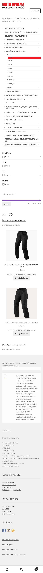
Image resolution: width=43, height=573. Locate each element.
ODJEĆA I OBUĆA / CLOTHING (20, 19)
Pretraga (21, 569)
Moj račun (7, 569)
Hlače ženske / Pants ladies (15, 51)
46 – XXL (10, 76)
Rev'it (13, 21)
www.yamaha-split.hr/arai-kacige (14, 554)
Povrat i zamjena (8, 506)
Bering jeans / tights (13, 91)
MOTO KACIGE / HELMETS (14, 28)
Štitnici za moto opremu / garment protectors (22, 95)
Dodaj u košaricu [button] (21, 278)
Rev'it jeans (11, 80)
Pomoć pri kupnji (8, 482)
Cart (33, 567)
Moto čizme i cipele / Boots (15, 99)
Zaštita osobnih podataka (11, 490)
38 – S (10, 61)
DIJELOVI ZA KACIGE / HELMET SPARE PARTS (21, 32)
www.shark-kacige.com (10, 540)
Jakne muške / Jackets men (15, 40)
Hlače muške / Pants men (14, 47)
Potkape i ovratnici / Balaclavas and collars (21, 112)
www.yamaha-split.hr (10, 549)
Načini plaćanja (7, 487)
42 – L (10, 68)
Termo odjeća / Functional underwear (19, 116)
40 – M (10, 64)
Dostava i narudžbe (9, 485)
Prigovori (5, 509)
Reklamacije (6, 511)
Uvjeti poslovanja (8, 514)
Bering (9, 87)
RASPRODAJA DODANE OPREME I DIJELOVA (21, 144)
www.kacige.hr (7, 545)
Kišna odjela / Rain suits (14, 120)
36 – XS (10, 58)
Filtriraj (6, 204)
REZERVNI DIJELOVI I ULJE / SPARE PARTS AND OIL (22, 140)
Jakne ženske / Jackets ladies (16, 43)
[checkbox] (21, 157)
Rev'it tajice (11, 84)
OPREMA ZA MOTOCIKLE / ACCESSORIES (20, 135)
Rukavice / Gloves (12, 103)
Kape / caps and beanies (14, 127)
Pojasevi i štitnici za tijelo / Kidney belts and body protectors (21, 107)
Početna (7, 19)
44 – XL (10, 72)
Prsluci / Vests (10, 124)
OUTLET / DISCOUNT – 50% (15, 131)
